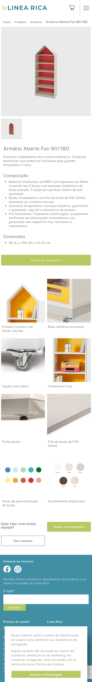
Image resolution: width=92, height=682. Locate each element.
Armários (36, 21)
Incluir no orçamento (46, 260)
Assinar (14, 607)
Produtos (20, 21)
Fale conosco (23, 541)
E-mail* (9, 590)
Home (7, 21)
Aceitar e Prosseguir (46, 674)
